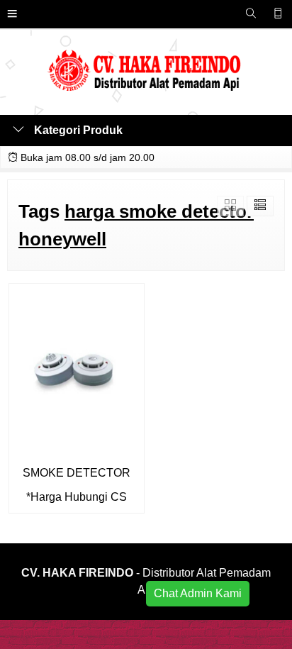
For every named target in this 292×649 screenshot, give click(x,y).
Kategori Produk (77, 130)
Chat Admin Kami (198, 593)
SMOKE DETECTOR (76, 473)
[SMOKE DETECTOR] (76, 370)
